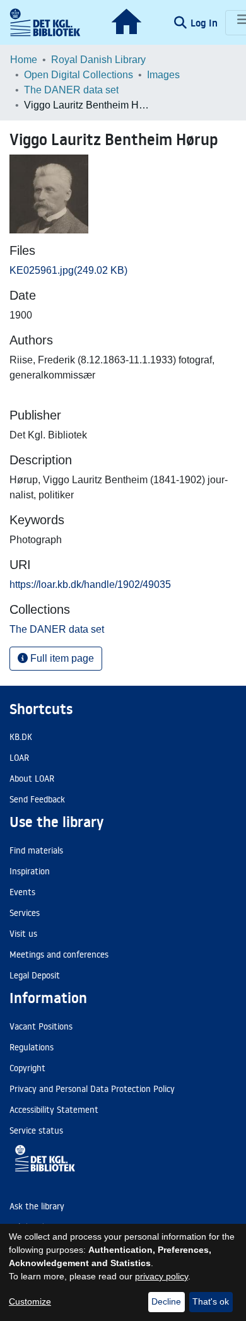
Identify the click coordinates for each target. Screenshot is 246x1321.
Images (163, 74)
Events (22, 892)
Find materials (36, 850)
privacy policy (161, 1276)
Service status (36, 1130)
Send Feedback (37, 799)
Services (24, 913)
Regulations (31, 1047)
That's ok (210, 1301)
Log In (205, 23)
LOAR (19, 757)
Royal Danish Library (98, 59)
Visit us (23, 933)
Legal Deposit (34, 975)
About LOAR (31, 778)
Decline (166, 1301)
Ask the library (36, 1206)
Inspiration (29, 871)
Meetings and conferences (58, 954)
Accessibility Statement (53, 1109)
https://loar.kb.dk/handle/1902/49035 (90, 584)
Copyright (27, 1068)
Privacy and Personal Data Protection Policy (92, 1089)
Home (23, 59)
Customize (30, 1301)
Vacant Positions (41, 1026)
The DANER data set (71, 90)
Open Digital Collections (78, 74)
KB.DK (20, 737)
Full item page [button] (61, 658)
